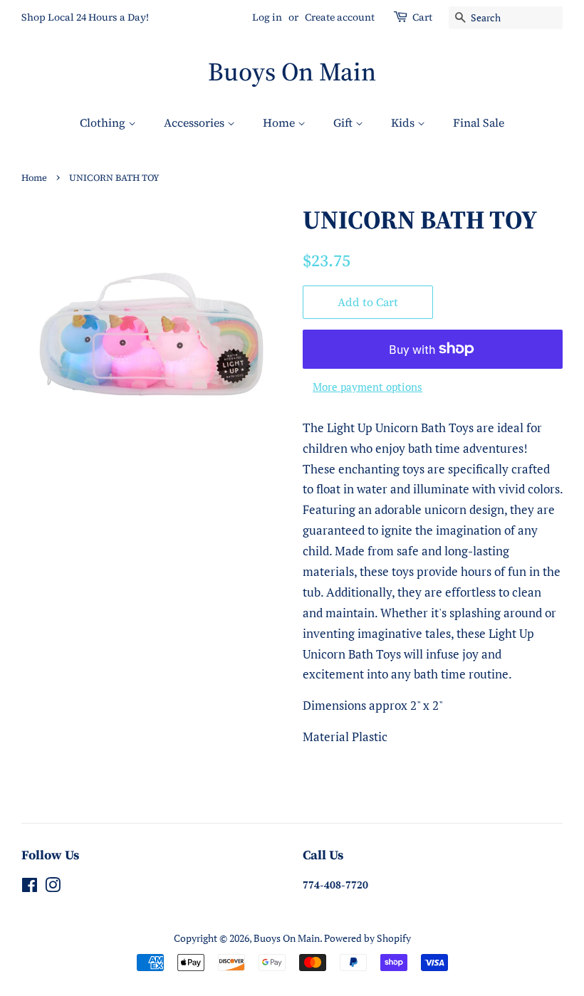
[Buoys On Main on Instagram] (53, 887)
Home (280, 122)
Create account (340, 17)
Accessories (195, 122)
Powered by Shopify (367, 938)
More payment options (367, 386)
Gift (344, 122)
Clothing (104, 122)
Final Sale (478, 122)
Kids (404, 122)
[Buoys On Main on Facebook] (29, 887)
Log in (267, 17)
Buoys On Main (292, 71)
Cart (422, 17)
